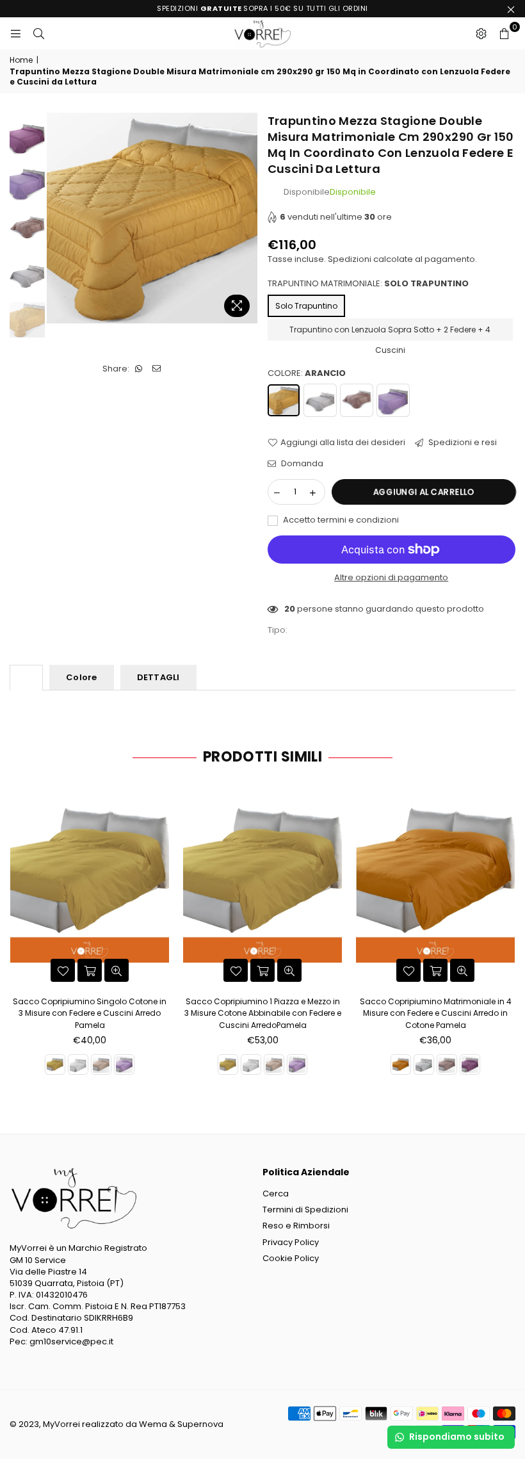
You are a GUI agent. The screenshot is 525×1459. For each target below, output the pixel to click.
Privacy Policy (290, 1242)
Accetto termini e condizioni (340, 520)
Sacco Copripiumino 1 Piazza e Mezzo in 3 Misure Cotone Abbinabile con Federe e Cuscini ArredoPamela (262, 1013)
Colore (81, 677)
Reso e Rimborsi (296, 1225)
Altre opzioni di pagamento (391, 577)
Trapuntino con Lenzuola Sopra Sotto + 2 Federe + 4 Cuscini (389, 332)
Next (247, 218)
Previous (58, 218)
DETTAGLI (158, 677)
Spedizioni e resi (461, 442)
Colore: (307, 373)
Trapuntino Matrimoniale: (368, 283)
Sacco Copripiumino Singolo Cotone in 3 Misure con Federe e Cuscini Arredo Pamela (89, 1013)
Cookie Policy (290, 1258)
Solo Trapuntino (306, 305)
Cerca (275, 1193)
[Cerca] (38, 33)
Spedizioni (349, 259)
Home (21, 60)
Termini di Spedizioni (305, 1209)
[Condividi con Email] (157, 369)
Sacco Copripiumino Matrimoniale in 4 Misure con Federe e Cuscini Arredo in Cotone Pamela (436, 1013)
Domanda (301, 463)
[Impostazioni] (480, 33)
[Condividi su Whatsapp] (139, 369)
